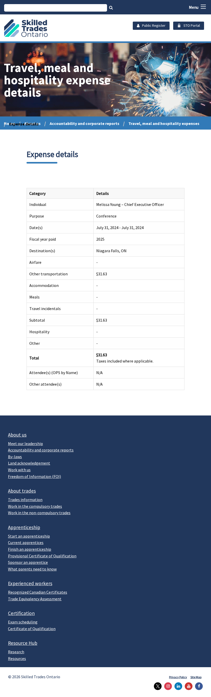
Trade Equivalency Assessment (34, 598)
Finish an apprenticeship (29, 549)
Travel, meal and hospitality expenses (163, 123)
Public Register (153, 25)
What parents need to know (32, 569)
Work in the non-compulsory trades (39, 512)
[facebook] (197, 686)
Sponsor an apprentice (28, 562)
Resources (17, 658)
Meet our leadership (25, 443)
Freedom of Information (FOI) (34, 476)
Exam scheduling (23, 621)
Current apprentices (25, 542)
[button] (203, 7)
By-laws (15, 456)
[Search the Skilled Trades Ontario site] (111, 7)
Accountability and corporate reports (84, 123)
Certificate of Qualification (32, 628)
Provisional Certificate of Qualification (42, 555)
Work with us (19, 469)
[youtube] (187, 686)
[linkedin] (177, 686)
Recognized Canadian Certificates (37, 592)
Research (16, 651)
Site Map (195, 677)
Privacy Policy (178, 677)
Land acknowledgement (29, 463)
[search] (55, 8)
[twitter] (156, 686)
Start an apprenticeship (29, 536)
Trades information (25, 499)
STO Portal (191, 25)
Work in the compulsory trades (35, 506)
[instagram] (167, 686)
